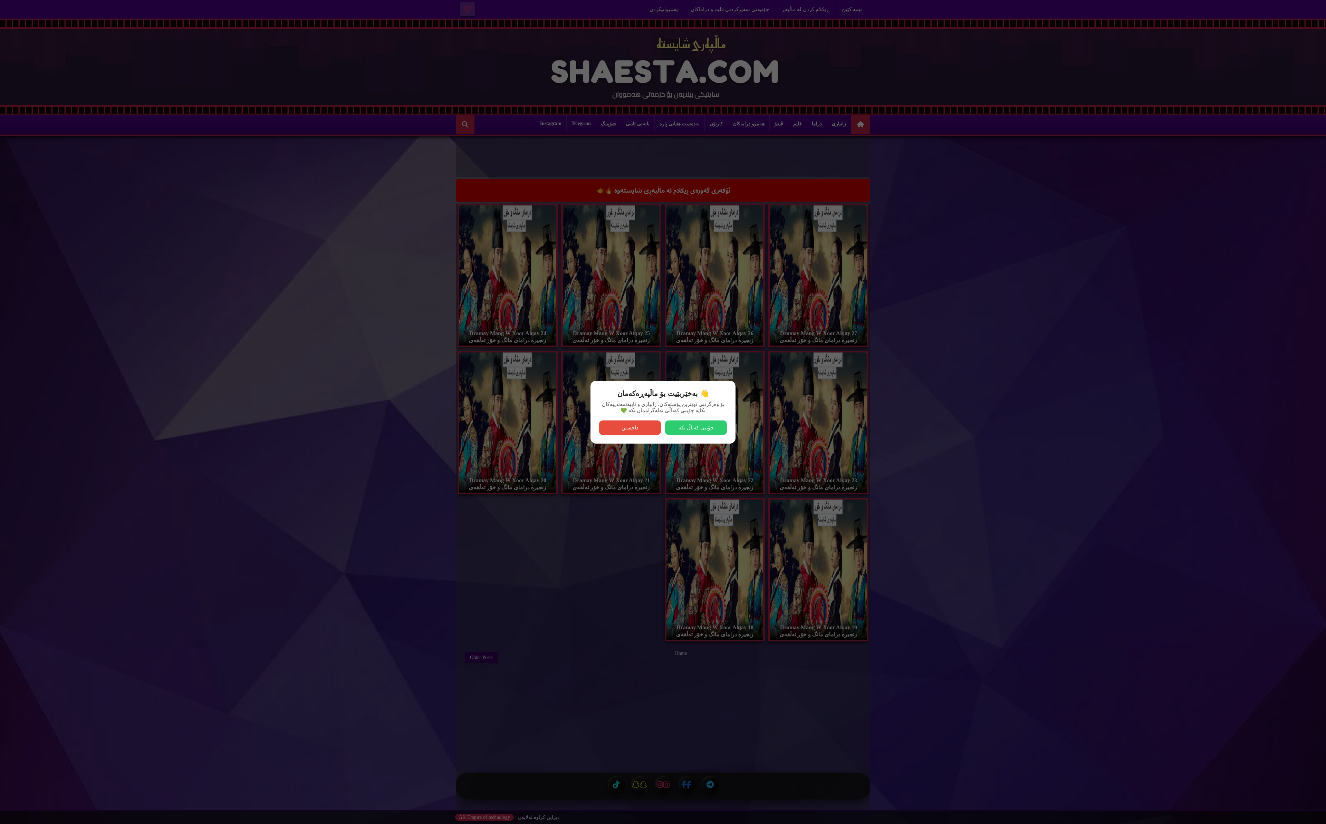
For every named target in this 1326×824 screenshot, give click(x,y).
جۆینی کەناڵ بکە (696, 427)
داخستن (630, 427)
